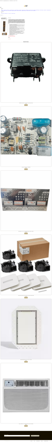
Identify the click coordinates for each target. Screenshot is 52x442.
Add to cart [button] (26, 233)
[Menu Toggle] (0, 7)
